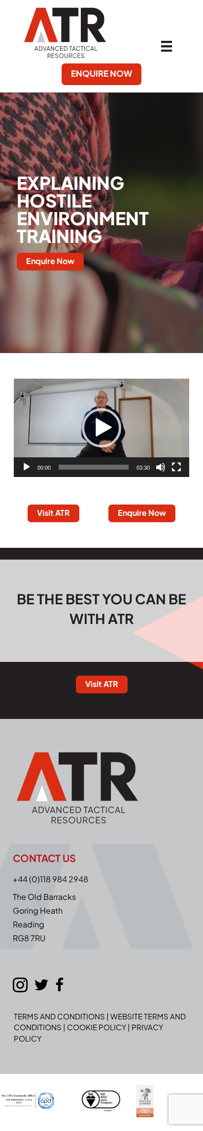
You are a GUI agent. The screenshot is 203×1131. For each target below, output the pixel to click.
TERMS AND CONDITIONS (59, 1016)
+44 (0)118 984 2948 (50, 879)
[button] (101, 427)
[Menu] (166, 45)
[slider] (94, 467)
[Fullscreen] (176, 467)
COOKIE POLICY (96, 1027)
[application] (101, 428)
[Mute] (161, 467)
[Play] (27, 467)
